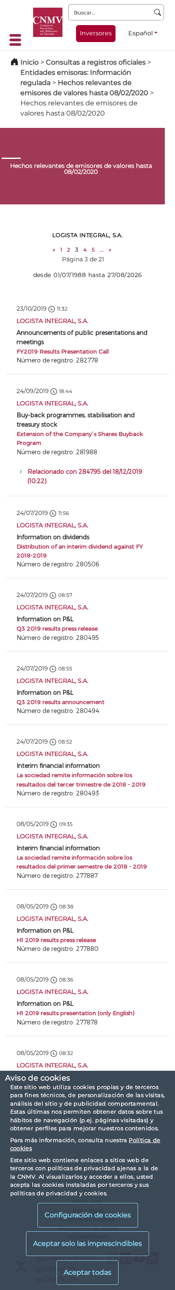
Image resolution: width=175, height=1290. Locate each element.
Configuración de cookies (88, 1215)
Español (140, 33)
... (102, 249)
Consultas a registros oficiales (96, 62)
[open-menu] (17, 40)
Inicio (29, 62)
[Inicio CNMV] (48, 22)
